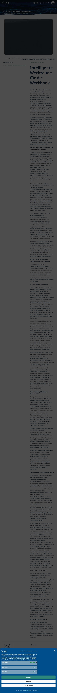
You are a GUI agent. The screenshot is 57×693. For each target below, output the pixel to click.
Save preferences (28, 685)
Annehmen (28, 677)
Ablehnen (28, 681)
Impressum (35, 690)
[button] (55, 651)
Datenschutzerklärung (27, 690)
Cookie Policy (19, 690)
